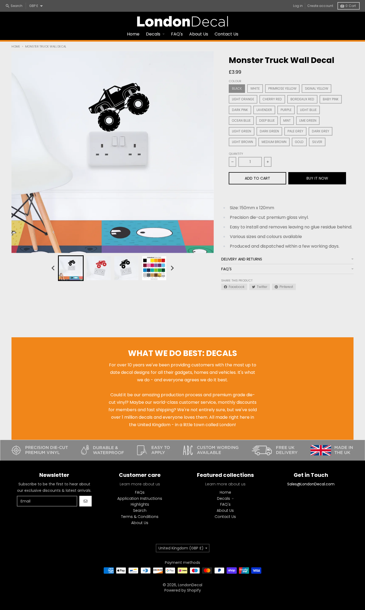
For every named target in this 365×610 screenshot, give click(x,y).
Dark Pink (240, 110)
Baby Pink (331, 99)
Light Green (241, 131)
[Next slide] (172, 268)
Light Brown (242, 142)
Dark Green (269, 131)
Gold (299, 142)
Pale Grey (295, 131)
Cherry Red (272, 99)
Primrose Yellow (282, 88)
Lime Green (307, 120)
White (255, 88)
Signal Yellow (316, 88)
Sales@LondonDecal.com (311, 484)
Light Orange (243, 99)
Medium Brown (274, 142)
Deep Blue (267, 120)
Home (15, 46)
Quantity (236, 154)
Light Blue (308, 110)
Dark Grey (320, 131)
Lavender (264, 110)
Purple (286, 110)
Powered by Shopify (182, 590)
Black (237, 88)
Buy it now (317, 178)
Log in (298, 5)
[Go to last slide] (53, 268)
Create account (320, 5)
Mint (287, 120)
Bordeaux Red (302, 99)
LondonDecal (190, 585)
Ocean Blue (241, 120)
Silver (317, 142)
